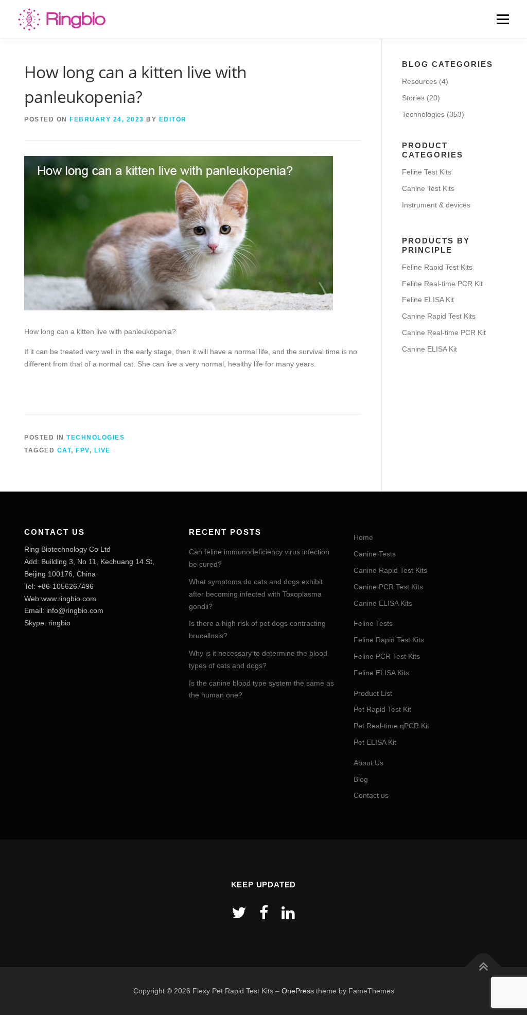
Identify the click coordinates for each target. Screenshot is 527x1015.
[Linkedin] (288, 912)
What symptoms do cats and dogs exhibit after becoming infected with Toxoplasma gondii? (256, 593)
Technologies (95, 437)
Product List (373, 693)
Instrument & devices (436, 205)
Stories (413, 98)
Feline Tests (373, 623)
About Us (368, 763)
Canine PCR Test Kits (388, 587)
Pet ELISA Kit (375, 742)
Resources (419, 81)
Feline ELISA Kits (381, 673)
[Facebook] (263, 912)
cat (64, 450)
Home (363, 537)
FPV (83, 450)
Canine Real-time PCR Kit (444, 332)
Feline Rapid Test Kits (437, 267)
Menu (503, 19)
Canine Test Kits (428, 188)
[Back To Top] (483, 967)
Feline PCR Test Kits (387, 656)
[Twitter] (239, 912)
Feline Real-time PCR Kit (442, 283)
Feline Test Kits (426, 172)
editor (173, 119)
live (102, 450)
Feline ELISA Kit (428, 299)
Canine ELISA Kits (383, 603)
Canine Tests (375, 554)
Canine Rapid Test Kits (439, 316)
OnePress (298, 991)
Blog (361, 779)
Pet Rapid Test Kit (382, 709)
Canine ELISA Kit (429, 349)
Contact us (371, 795)
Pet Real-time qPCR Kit (391, 726)
